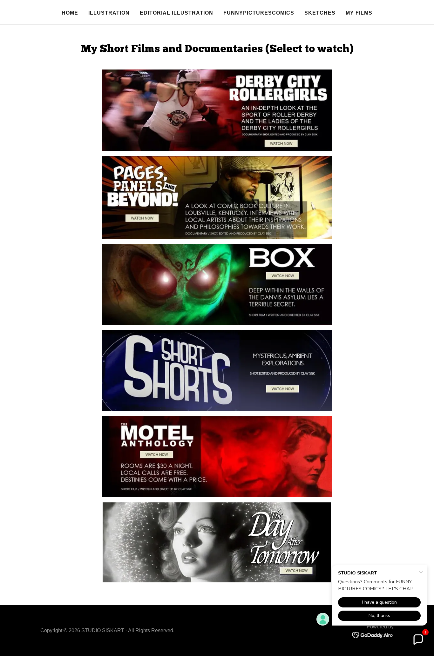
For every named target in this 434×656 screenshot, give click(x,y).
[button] (418, 640)
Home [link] (70, 13)
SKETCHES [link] (320, 13)
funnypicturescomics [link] (258, 13)
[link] (373, 634)
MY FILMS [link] (359, 13)
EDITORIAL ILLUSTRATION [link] (176, 13)
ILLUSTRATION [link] (109, 13)
